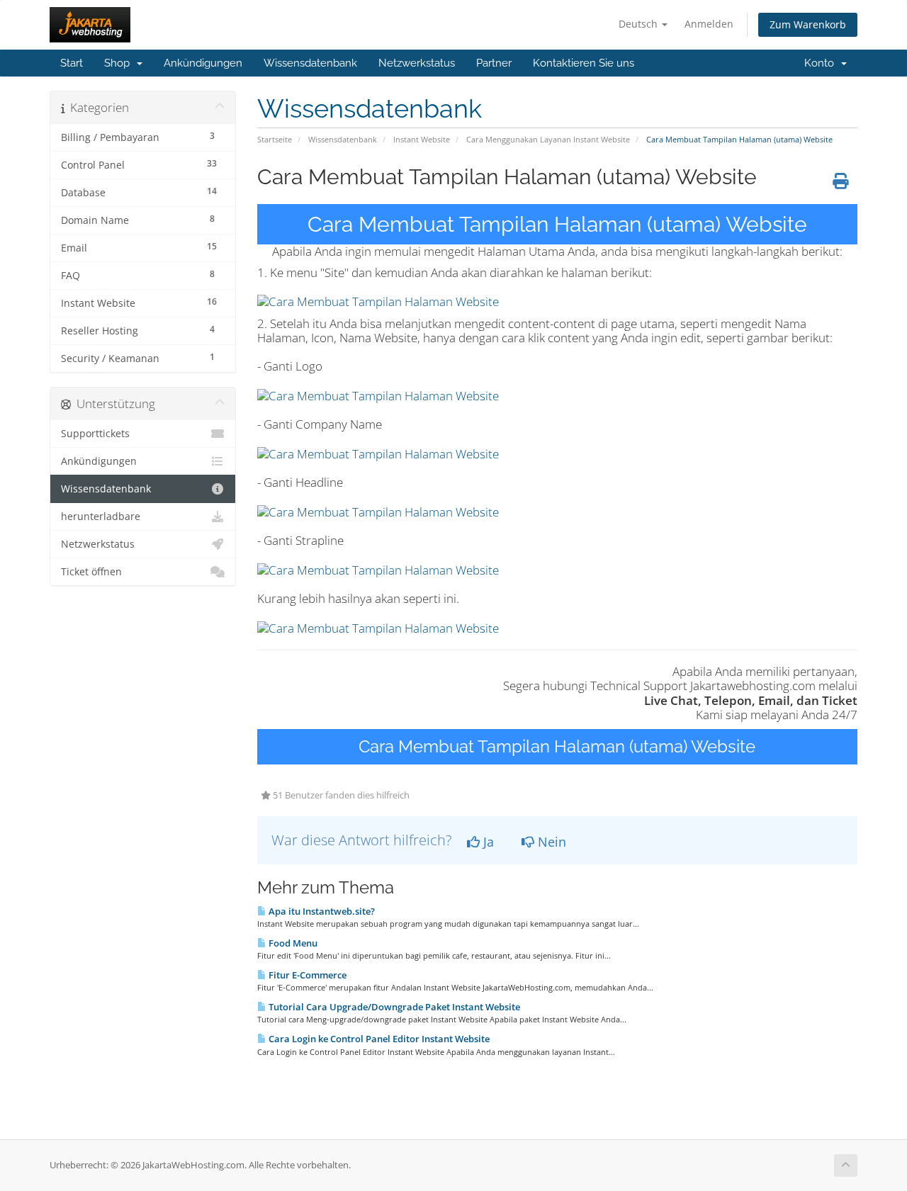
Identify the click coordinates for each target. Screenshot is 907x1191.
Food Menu (291, 943)
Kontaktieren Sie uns (583, 63)
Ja (487, 841)
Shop (119, 63)
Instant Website (421, 139)
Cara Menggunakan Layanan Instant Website (548, 139)
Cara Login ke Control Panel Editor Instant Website (378, 1038)
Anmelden (709, 23)
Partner (494, 63)
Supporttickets (95, 433)
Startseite (274, 139)
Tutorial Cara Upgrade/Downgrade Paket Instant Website (393, 1006)
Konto (822, 63)
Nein (550, 841)
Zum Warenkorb (808, 24)
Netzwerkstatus (416, 63)
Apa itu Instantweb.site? (320, 911)
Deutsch (639, 23)
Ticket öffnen (91, 571)
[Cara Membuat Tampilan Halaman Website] (378, 301)
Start (71, 63)
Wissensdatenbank (310, 63)
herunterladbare (100, 516)
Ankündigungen (203, 63)
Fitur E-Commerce (306, 975)
